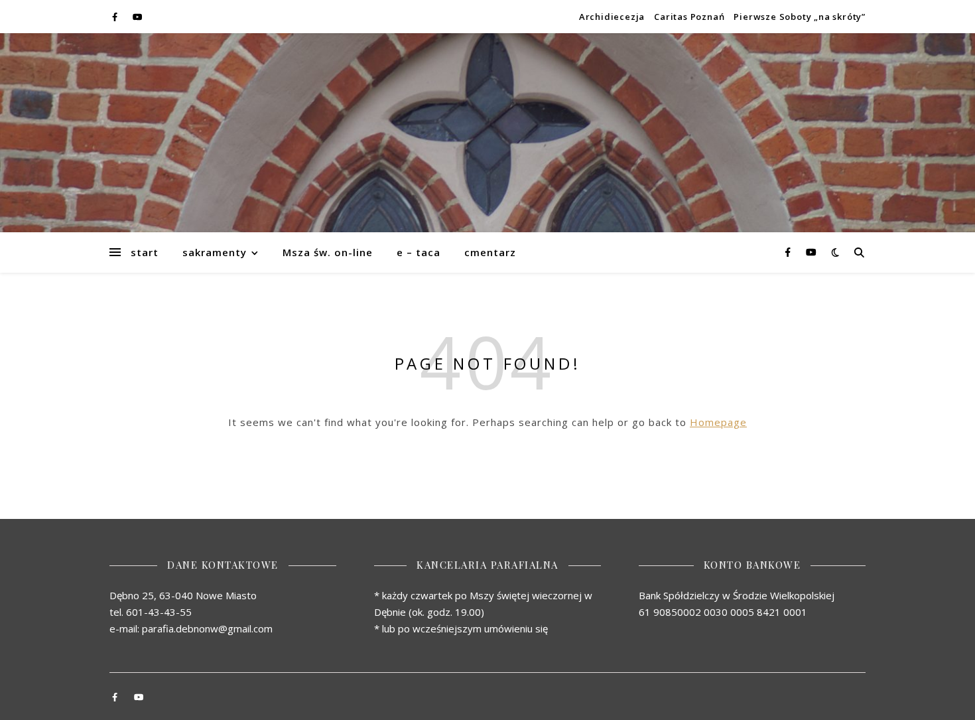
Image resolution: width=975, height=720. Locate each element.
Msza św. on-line (328, 252)
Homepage (718, 422)
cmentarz (490, 252)
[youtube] (137, 17)
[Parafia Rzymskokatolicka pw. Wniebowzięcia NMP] (487, 132)
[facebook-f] (115, 17)
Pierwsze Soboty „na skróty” (800, 17)
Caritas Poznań (689, 17)
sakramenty (214, 252)
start (145, 252)
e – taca (418, 252)
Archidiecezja (612, 17)
